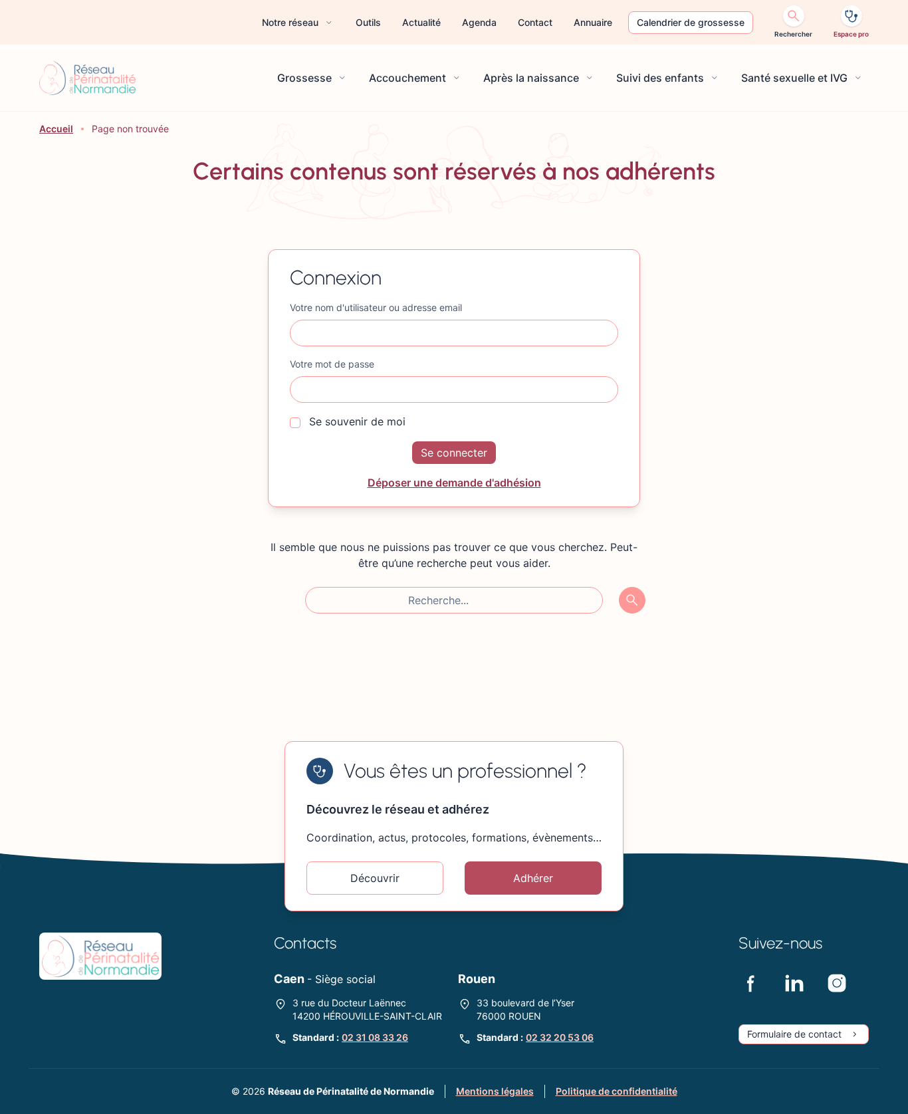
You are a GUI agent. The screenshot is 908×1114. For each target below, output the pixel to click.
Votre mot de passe (332, 364)
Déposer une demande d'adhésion (454, 482)
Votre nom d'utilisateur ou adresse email (376, 307)
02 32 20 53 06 (560, 1037)
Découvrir (374, 878)
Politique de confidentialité (616, 1091)
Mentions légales (495, 1091)
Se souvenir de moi (355, 421)
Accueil (56, 128)
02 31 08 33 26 (375, 1037)
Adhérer (533, 878)
